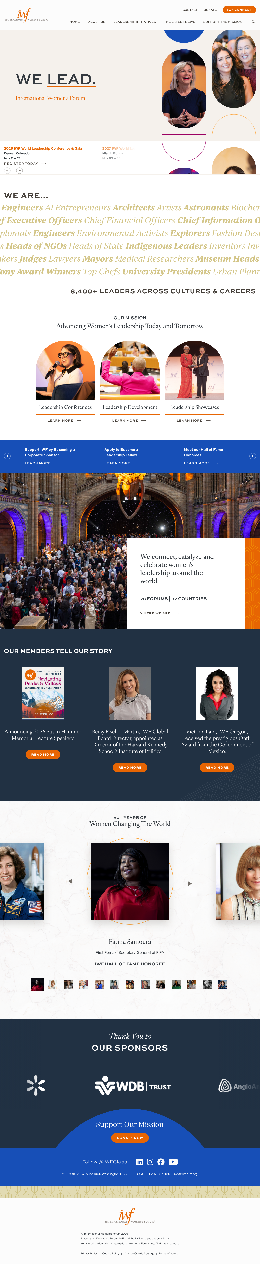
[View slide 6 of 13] (114, 984)
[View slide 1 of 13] (37, 984)
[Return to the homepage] (27, 15)
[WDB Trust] (44, 1085)
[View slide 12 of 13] (207, 984)
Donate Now (130, 1137)
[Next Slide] (19, 170)
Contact (190, 10)
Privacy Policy (89, 1253)
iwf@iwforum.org (186, 1174)
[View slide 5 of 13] (99, 984)
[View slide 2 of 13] (52, 984)
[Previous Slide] (7, 456)
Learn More (60, 421)
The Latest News (179, 21)
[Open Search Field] (253, 21)
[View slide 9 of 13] (160, 984)
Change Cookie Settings (139, 1253)
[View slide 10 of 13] (176, 984)
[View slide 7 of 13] (130, 984)
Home (75, 21)
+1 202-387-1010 (158, 1174)
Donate (210, 10)
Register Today (21, 164)
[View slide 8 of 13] (145, 984)
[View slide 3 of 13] (68, 984)
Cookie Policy (110, 1253)
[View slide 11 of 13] (191, 984)
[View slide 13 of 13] (222, 984)
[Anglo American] (160, 1085)
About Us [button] (96, 21)
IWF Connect (239, 10)
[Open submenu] (97, 26)
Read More (43, 754)
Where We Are (155, 613)
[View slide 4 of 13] (83, 984)
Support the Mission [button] (223, 21)
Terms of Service (169, 1253)
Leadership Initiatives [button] (134, 21)
